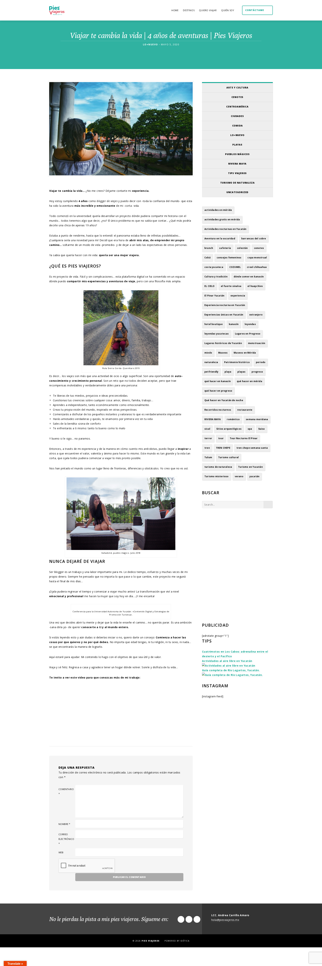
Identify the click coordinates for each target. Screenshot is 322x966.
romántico (233, 419)
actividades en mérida (218, 210)
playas (241, 371)
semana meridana (257, 419)
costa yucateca (213, 267)
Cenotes (237, 97)
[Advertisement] (237, 544)
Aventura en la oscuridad (219, 238)
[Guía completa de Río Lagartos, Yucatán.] (232, 675)
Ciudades (237, 116)
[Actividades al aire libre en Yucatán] (228, 666)
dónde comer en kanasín (249, 276)
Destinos (189, 10)
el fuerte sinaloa (231, 286)
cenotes (259, 248)
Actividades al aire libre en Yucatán (227, 661)
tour (221, 438)
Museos (223, 352)
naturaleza (211, 362)
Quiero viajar (208, 10)
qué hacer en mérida (249, 381)
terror (208, 438)
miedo (208, 352)
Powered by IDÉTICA (177, 941)
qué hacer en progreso (218, 390)
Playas (237, 144)
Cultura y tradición (216, 276)
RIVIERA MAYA (212, 419)
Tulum (208, 457)
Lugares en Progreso (248, 333)
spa (250, 428)
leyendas (250, 324)
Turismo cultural (228, 457)
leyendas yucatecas (216, 333)
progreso (257, 371)
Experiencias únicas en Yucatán (223, 314)
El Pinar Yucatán (214, 295)
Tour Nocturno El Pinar (244, 438)
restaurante (244, 409)
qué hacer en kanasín (217, 381)
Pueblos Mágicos (237, 154)
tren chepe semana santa (252, 447)
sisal (207, 428)
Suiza (261, 428)
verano (239, 476)
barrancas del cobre (253, 238)
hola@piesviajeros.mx (225, 920)
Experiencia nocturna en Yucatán (224, 305)
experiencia (238, 295)
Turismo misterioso (216, 476)
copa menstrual (257, 257)
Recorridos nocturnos (217, 409)
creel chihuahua (257, 267)
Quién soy (227, 10)
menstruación (256, 343)
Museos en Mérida (245, 352)
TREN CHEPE (223, 447)
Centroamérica (237, 106)
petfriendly (211, 371)
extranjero (256, 314)
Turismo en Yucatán (250, 466)
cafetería (225, 248)
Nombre (64, 824)
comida (237, 125)
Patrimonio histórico (237, 362)
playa (228, 371)
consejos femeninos (229, 257)
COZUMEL (235, 267)
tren (207, 447)
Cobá (207, 257)
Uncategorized (237, 192)
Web (61, 852)
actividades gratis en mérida (222, 219)
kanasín (234, 324)
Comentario (66, 791)
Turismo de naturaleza (237, 182)
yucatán (254, 476)
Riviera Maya (237, 163)
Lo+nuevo (237, 135)
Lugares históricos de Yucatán (223, 343)
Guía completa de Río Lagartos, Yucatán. (231, 670)
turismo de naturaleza (218, 466)
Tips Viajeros (237, 173)
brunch (208, 248)
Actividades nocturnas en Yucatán (225, 229)
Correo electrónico (66, 839)
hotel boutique (213, 324)
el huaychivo (255, 286)
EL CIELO (209, 286)
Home (175, 10)
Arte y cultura (237, 87)
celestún (242, 248)
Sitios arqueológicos (229, 428)
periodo (260, 362)
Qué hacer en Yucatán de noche (223, 400)
